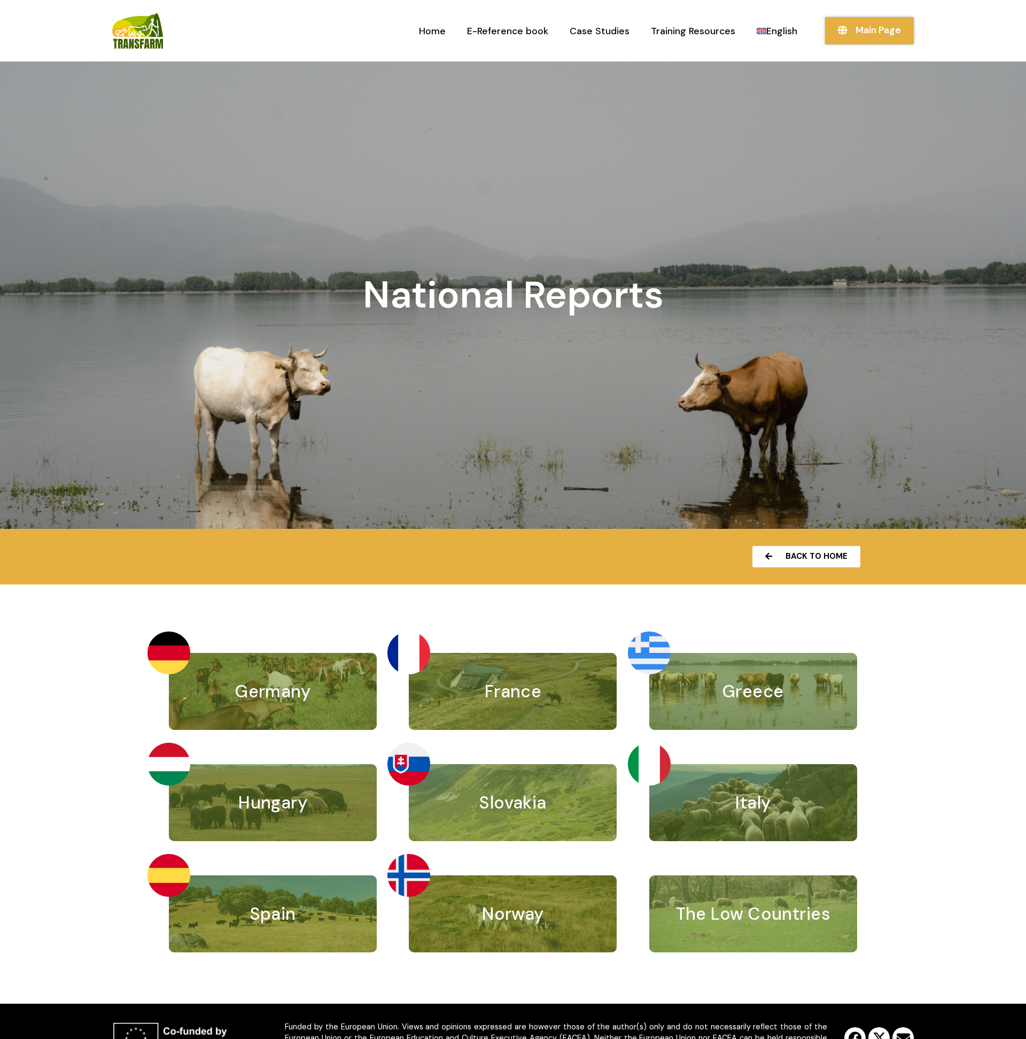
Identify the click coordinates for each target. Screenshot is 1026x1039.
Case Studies (599, 31)
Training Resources (693, 31)
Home (432, 31)
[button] (806, 556)
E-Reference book (507, 31)
